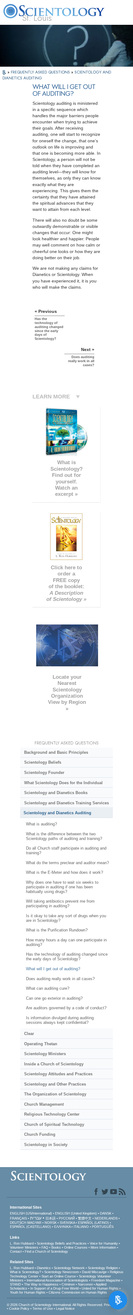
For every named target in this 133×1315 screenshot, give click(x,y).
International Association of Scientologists (57, 1280)
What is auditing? (41, 824)
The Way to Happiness (41, 1284)
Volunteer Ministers (24, 1247)
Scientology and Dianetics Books (56, 792)
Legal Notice (65, 1308)
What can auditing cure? (47, 988)
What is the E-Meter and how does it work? (64, 872)
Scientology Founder (44, 772)
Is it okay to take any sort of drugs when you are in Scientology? (66, 918)
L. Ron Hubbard (22, 1243)
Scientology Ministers (45, 1053)
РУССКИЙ (67, 1218)
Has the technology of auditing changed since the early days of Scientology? (67, 956)
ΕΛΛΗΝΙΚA (62, 1226)
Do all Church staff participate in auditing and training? (66, 850)
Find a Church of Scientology (46, 1251)
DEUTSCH (18, 1222)
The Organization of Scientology (55, 1094)
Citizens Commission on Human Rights (78, 1292)
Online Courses (76, 1247)
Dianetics (44, 1268)
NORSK (51, 1222)
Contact (16, 1251)
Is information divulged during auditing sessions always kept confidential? (60, 1020)
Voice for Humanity (104, 1243)
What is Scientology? (25, 1272)
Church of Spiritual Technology (54, 1124)
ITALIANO (81, 1226)
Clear (29, 1033)
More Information (103, 1247)
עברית (35, 1217)
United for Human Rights (100, 1288)
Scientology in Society (45, 1144)
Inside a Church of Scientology (54, 1064)
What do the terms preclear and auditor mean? (67, 862)
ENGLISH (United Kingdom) (76, 1213)
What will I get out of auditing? (53, 968)
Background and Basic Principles (56, 752)
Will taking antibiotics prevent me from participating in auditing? (60, 903)
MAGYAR (34, 1222)
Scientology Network (69, 1268)
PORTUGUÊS (103, 1226)
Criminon (68, 1284)
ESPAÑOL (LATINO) (93, 1222)
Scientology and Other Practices (55, 1084)
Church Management (44, 1104)
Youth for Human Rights (27, 1292)
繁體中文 (85, 1218)
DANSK (105, 1213)
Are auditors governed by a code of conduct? (66, 1008)
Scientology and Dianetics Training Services (66, 803)
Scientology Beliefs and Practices (62, 1243)
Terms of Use (42, 1308)
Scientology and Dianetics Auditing (57, 813)
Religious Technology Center (51, 1114)
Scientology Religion (103, 1268)
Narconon (85, 1284)
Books (56, 1247)
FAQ (44, 1247)
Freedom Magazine (105, 1280)
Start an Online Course (58, 1276)
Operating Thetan (40, 1044)
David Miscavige (94, 1272)
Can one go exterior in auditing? (54, 998)
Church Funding (39, 1134)
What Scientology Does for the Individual (63, 782)
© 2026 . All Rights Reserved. (55, 1305)
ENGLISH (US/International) (31, 1213)
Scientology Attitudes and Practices (58, 1074)
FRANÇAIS (18, 1218)
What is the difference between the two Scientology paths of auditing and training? (64, 836)
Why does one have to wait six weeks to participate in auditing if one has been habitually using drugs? (62, 887)
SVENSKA (67, 1222)
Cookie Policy (19, 1308)
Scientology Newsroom (61, 1272)
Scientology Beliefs (42, 762)
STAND (15, 1284)
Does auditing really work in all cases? (60, 978)
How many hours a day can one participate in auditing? (66, 942)
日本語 (50, 1218)
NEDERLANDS (106, 1218)
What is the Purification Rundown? (57, 930)
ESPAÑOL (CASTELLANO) (30, 1226)
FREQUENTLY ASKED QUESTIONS (41, 72)
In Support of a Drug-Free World (54, 1288)
